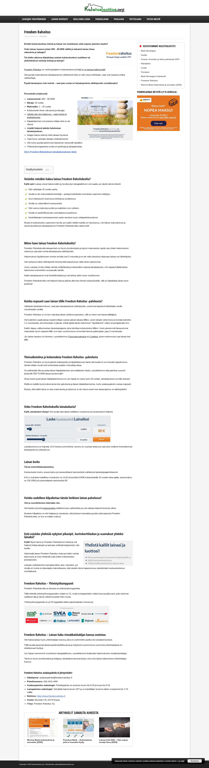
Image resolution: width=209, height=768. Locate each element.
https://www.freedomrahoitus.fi (51, 696)
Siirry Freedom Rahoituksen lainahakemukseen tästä (50, 152)
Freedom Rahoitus (149, 80)
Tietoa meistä (153, 19)
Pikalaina (119, 19)
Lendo (144, 68)
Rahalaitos (146, 63)
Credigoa (93, 336)
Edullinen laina (81, 19)
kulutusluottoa (49, 508)
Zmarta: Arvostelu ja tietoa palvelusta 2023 (160, 59)
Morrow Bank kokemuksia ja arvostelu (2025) (40, 741)
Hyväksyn (195, 761)
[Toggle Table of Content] (47, 170)
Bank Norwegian (148, 51)
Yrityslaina (135, 19)
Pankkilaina (101, 19)
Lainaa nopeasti (59, 19)
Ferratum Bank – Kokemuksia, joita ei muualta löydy (77, 741)
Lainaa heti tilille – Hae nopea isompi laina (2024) (113, 741)
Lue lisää (181, 761)
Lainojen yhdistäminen (34, 19)
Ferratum (145, 72)
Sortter (144, 55)
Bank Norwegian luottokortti (153, 76)
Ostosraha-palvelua (77, 336)
